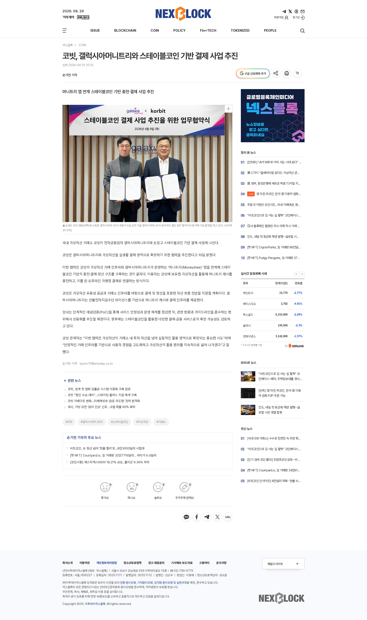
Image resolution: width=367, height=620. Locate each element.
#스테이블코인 (119, 422)
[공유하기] (276, 73)
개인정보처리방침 (106, 563)
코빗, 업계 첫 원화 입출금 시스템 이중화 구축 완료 (99, 389)
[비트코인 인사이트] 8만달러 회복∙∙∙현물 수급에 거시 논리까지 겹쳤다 (288, 481)
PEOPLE (270, 30)
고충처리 (204, 563)
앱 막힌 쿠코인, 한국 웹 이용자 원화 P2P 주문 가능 (282, 194)
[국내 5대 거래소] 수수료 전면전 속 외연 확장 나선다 (278, 438)
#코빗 (69, 422)
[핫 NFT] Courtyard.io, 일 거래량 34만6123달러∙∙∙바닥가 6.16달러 (287, 470)
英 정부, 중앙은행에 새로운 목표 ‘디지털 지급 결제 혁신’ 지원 (283, 183)
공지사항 (221, 563)
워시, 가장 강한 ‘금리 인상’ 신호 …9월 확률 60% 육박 (101, 407)
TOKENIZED (240, 30)
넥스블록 (67, 45)
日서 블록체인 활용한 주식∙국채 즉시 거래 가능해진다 (279, 226)
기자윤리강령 (145, 582)
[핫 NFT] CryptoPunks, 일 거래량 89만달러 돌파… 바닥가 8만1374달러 (291, 247)
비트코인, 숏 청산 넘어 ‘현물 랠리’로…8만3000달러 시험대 (107, 448)
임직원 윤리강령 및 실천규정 (170, 582)
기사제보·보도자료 (181, 563)
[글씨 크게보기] (297, 73)
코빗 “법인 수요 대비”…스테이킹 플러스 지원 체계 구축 (102, 395)
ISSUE (95, 30)
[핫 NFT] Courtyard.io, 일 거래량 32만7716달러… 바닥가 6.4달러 (113, 455)
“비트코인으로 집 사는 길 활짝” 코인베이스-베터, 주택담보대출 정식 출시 (290, 215)
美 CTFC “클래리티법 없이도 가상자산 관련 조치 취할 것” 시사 (284, 173)
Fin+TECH (208, 30)
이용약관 (84, 563)
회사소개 (67, 563)
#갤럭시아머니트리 (92, 422)
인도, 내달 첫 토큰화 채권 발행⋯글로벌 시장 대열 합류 (279, 237)
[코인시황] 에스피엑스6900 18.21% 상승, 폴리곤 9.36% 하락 (109, 462)
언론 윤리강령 (128, 582)
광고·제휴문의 (156, 563)
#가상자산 (142, 422)
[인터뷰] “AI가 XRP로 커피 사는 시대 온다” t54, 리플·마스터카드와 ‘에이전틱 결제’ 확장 (299, 162)
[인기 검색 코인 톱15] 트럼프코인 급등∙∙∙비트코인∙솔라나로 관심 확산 (288, 460)
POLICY (179, 30)
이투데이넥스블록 (95, 604)
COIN (155, 30)
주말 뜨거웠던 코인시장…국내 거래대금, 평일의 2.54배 (279, 205)
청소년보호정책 (132, 563)
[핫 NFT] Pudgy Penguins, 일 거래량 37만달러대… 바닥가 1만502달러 (290, 258)
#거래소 (161, 422)
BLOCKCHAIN (125, 30)
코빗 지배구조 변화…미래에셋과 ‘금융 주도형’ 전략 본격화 (104, 401)
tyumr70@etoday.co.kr (96, 363)
